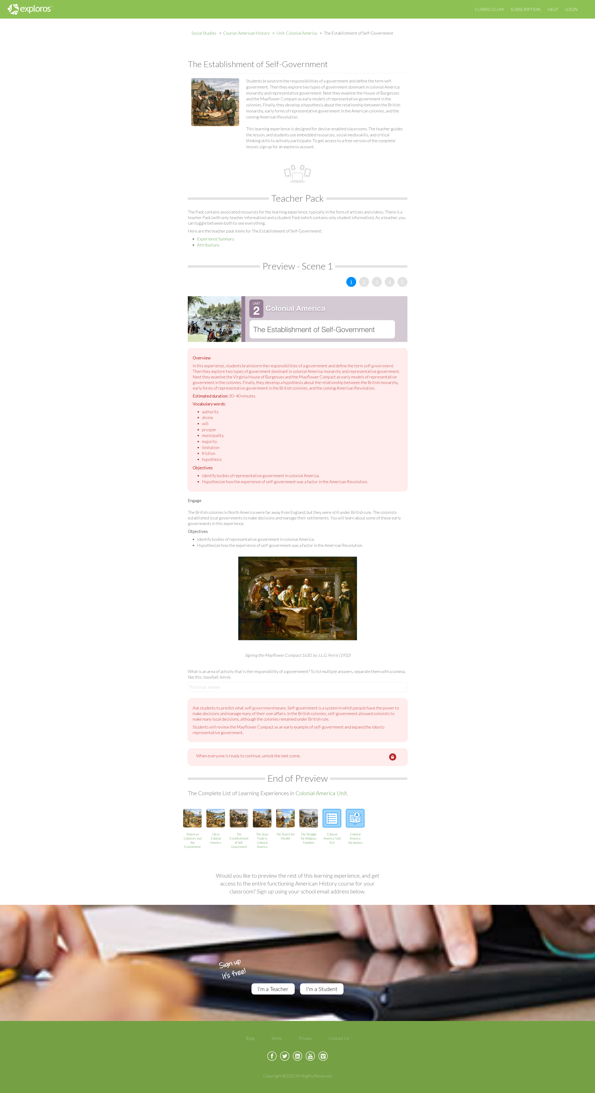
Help (553, 9)
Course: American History (246, 33)
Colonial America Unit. (321, 793)
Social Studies (204, 33)
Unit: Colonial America (296, 33)
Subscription (526, 9)
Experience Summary (215, 238)
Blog (250, 1038)
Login (571, 9)
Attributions (208, 244)
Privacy (305, 1038)
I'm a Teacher (273, 988)
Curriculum (489, 9)
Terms (276, 1038)
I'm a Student (321, 988)
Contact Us (339, 1038)
